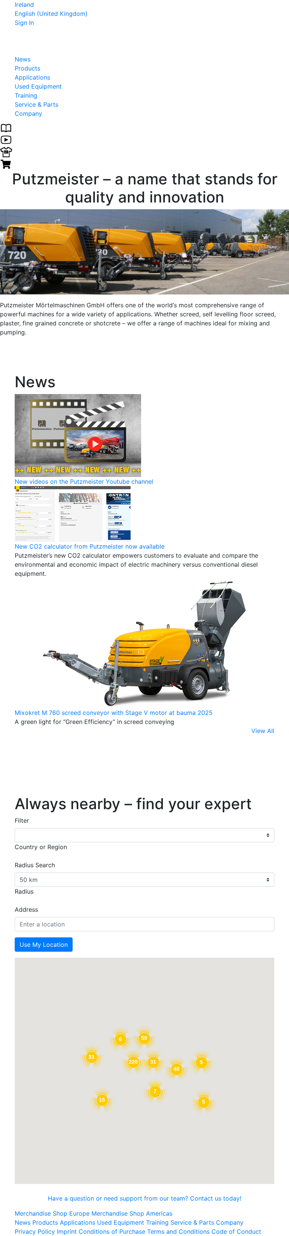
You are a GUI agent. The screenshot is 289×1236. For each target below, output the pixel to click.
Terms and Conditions (178, 1231)
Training (26, 95)
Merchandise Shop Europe (53, 1213)
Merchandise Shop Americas (131, 1213)
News (22, 59)
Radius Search (35, 865)
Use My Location (44, 944)
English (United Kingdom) (51, 13)
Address (26, 909)
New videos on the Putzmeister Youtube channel (84, 481)
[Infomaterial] (6, 127)
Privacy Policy (35, 1231)
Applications (32, 77)
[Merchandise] (6, 151)
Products (27, 68)
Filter (22, 820)
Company (28, 113)
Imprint (67, 1231)
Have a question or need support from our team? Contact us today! (144, 1198)
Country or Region (41, 847)
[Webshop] (6, 163)
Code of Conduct (236, 1231)
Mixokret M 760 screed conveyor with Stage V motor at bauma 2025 (114, 712)
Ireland (24, 4)
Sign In (24, 22)
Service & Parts (36, 104)
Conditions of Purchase (112, 1231)
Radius (24, 891)
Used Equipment (38, 86)
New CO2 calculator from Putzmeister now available (89, 546)
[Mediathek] (6, 139)
